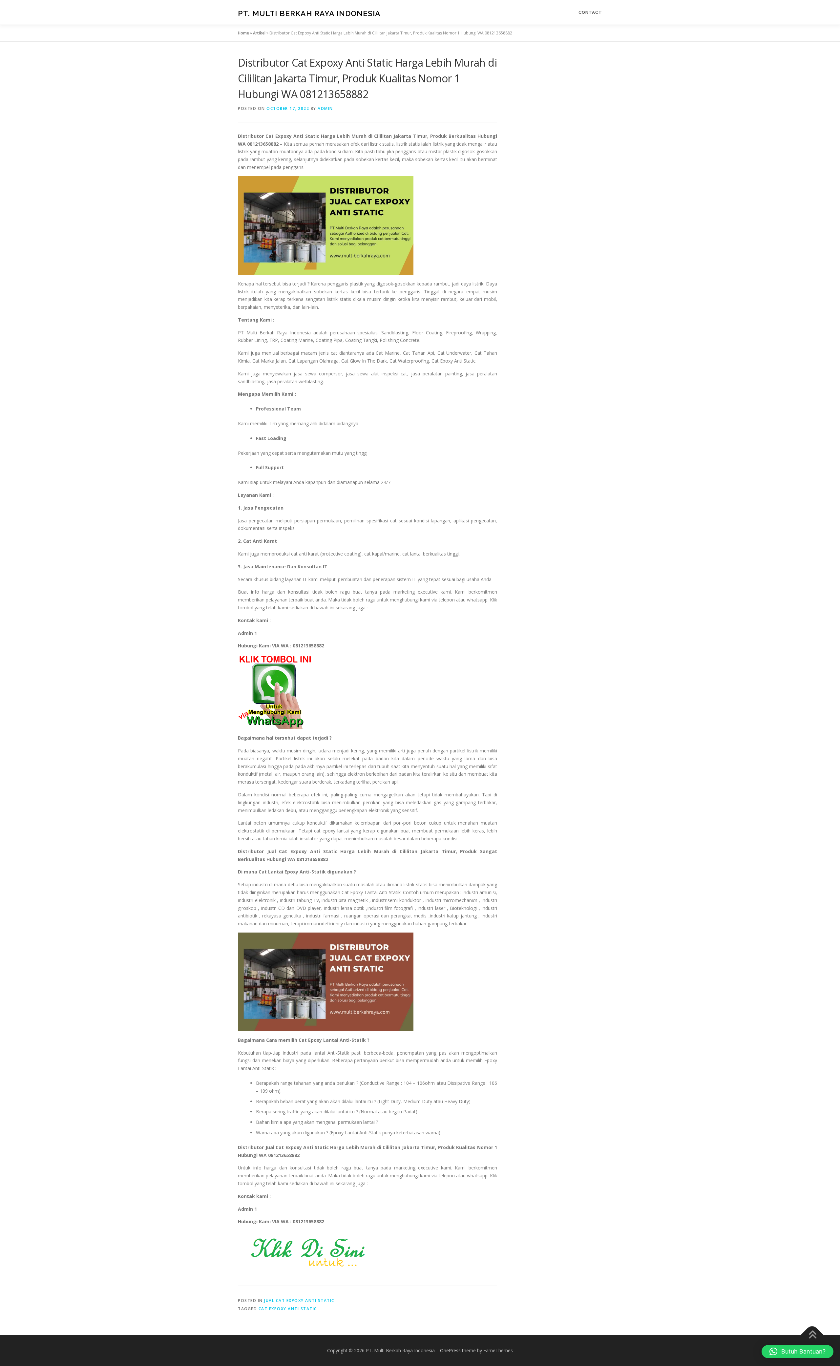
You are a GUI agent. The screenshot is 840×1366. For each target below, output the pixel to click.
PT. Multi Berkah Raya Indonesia (309, 13)
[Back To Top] (812, 1335)
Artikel (259, 33)
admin (325, 108)
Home (243, 33)
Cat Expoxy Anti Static (288, 1309)
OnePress (450, 1350)
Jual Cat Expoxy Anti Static (299, 1300)
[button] (797, 1351)
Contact (590, 12)
